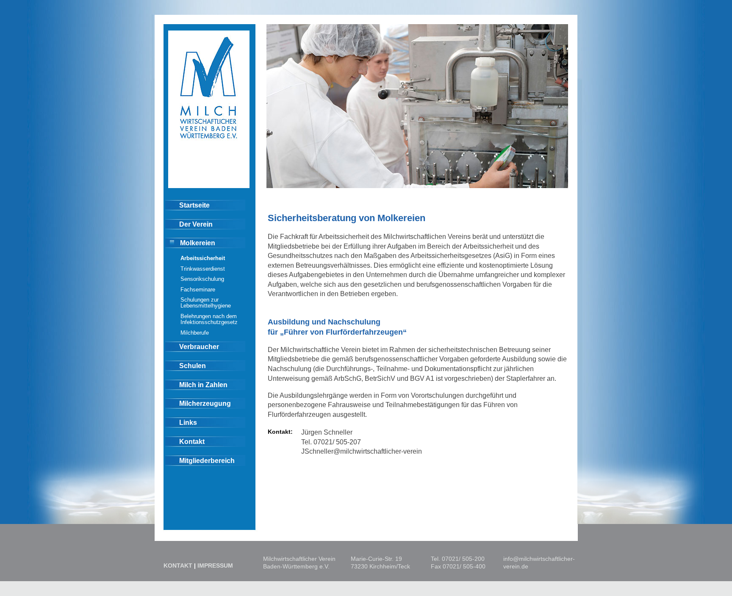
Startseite (194, 205)
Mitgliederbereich (207, 460)
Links (188, 422)
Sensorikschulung (202, 279)
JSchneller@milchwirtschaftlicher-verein (361, 451)
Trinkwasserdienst (202, 269)
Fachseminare (197, 289)
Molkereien (197, 243)
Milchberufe (194, 333)
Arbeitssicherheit (202, 258)
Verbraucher (199, 346)
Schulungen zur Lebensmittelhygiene (205, 303)
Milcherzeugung (205, 403)
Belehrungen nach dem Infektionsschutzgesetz (209, 319)
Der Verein (196, 224)
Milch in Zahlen (203, 384)
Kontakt (192, 441)
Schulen (192, 365)
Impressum (215, 565)
